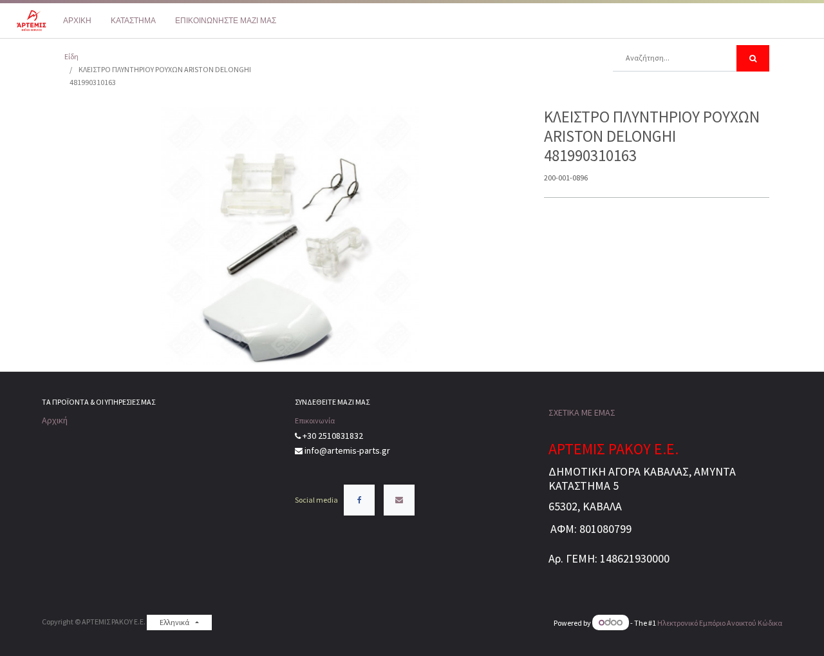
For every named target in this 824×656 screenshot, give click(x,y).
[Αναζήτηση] (752, 58)
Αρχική (55, 420)
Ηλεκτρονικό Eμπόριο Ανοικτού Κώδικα (719, 623)
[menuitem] (77, 21)
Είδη (71, 56)
